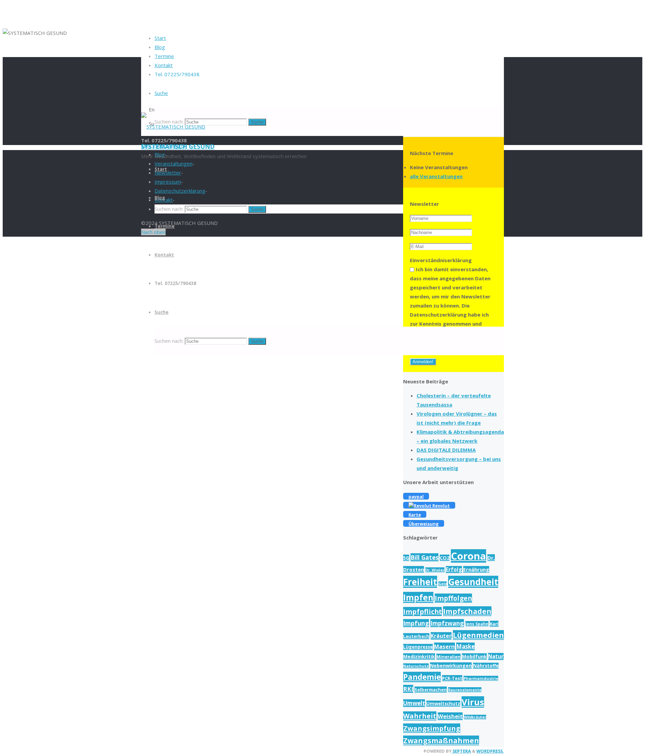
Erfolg (454, 569)
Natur (496, 656)
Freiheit (420, 582)
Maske (465, 646)
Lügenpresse (418, 647)
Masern (444, 646)
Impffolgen (453, 598)
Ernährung (476, 569)
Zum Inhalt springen (164, 145)
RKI (408, 689)
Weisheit (450, 716)
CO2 (444, 558)
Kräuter (441, 636)
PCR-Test (452, 678)
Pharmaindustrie (481, 678)
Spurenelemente (464, 689)
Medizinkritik (419, 656)
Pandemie (422, 677)
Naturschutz (416, 665)
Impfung (416, 623)
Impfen (418, 597)
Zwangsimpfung (431, 728)
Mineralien (448, 657)
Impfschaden (467, 611)
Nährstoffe (486, 666)
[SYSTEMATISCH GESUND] (173, 126)
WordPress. (490, 751)
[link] (161, 93)
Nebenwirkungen (451, 665)
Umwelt (414, 703)
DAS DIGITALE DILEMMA (446, 449)
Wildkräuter (475, 717)
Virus (473, 702)
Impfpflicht (422, 611)
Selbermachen (431, 690)
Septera (461, 751)
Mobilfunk (474, 656)
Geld (442, 583)
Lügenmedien (478, 635)
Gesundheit (473, 582)
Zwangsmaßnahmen (441, 740)
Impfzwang (447, 623)
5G (406, 558)
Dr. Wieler (434, 569)
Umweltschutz (443, 704)
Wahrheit (419, 715)
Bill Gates (424, 557)
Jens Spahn (476, 623)
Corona (468, 556)
